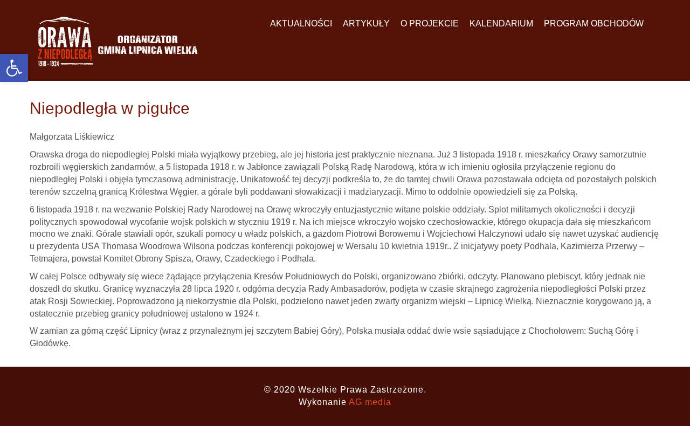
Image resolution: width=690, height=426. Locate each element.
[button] (14, 68)
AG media (370, 402)
